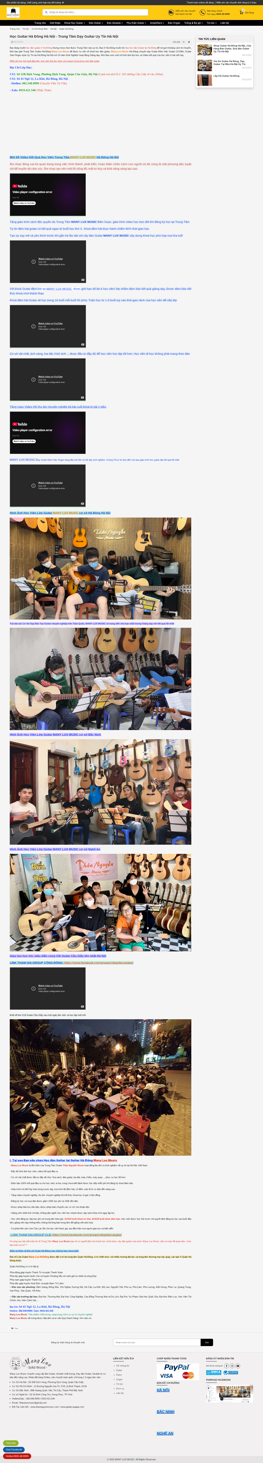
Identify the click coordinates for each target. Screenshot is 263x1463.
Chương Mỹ (56, 1276)
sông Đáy (91, 1276)
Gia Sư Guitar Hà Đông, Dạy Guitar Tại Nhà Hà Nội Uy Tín (229, 63)
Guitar (119, 1370)
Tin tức (25, 29)
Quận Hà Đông (66, 29)
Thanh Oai (36, 1279)
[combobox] (95, 12)
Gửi (207, 1342)
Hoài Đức (35, 1283)
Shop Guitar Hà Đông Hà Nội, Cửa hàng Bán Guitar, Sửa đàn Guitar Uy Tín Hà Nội (232, 48)
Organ (119, 1379)
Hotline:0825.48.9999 (17, 1456)
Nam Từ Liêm (56, 1283)
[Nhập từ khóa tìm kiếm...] (95, 12)
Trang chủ (15, 29)
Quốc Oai (35, 1276)
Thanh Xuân (57, 1272)
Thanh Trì (36, 1272)
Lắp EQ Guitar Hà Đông (226, 75)
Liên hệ (120, 1393)
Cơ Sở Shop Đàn (40, 29)
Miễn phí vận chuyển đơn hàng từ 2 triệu (236, 2)
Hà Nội (53, 29)
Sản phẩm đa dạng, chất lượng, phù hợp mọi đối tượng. (34, 2)
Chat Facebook (14, 1449)
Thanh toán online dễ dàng (200, 2)
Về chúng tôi (122, 1365)
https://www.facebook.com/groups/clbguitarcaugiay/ (98, 963)
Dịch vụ (120, 1388)
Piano (119, 1374)
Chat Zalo (11, 1443)
